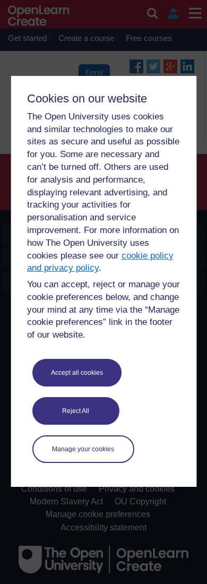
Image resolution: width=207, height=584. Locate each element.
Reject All (75, 411)
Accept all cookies (77, 372)
